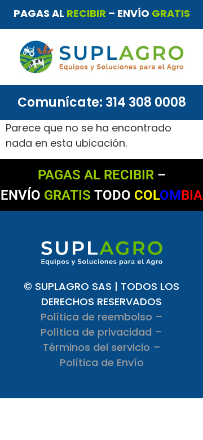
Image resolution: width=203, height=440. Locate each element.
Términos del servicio (96, 347)
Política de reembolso (96, 317)
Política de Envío (102, 362)
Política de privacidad (96, 332)
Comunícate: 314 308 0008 (101, 102)
